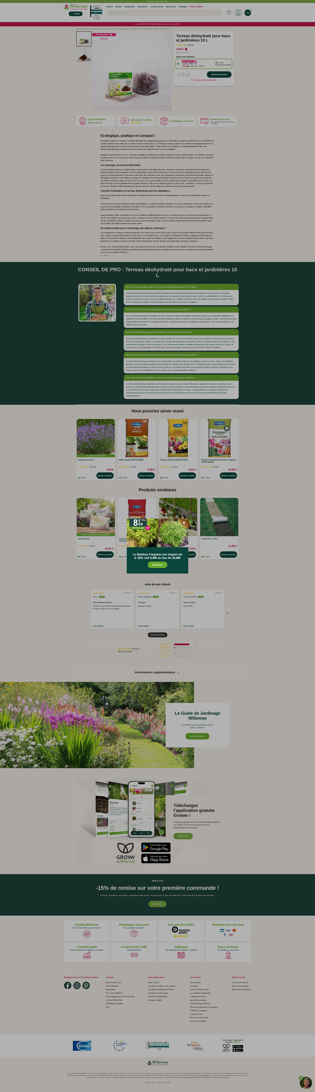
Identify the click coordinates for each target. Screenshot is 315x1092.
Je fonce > (157, 565)
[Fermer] (184, 523)
